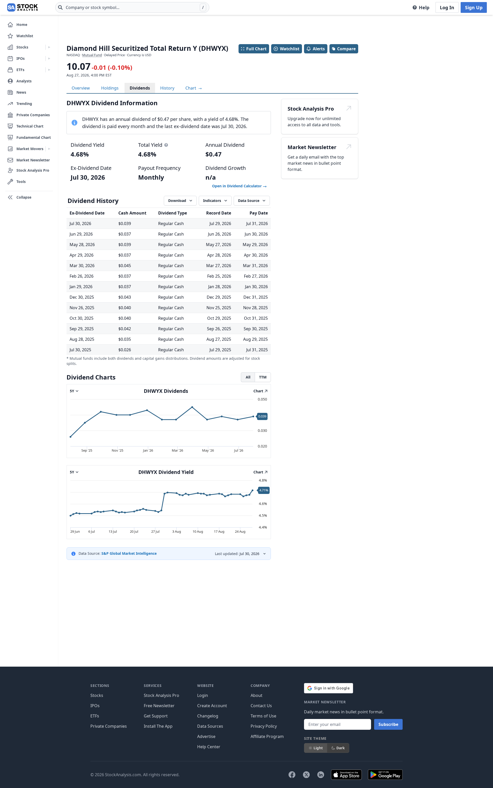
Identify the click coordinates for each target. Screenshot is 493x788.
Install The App (158, 726)
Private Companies (108, 726)
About (256, 695)
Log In (447, 7)
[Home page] (22, 7)
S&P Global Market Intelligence (129, 553)
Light (318, 747)
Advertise (206, 736)
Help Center (208, 747)
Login (202, 695)
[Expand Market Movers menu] (49, 148)
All (248, 377)
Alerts (319, 49)
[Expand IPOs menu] (49, 58)
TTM (263, 377)
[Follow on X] (306, 775)
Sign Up (473, 7)
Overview (81, 88)
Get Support (156, 716)
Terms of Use (263, 716)
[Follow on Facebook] (292, 775)
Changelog (207, 716)
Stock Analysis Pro (161, 695)
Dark (340, 747)
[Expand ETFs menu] (49, 69)
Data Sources (210, 726)
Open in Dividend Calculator (237, 185)
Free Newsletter (159, 705)
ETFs (94, 716)
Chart (191, 88)
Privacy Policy (264, 726)
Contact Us (261, 705)
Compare (346, 49)
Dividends (140, 88)
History (167, 88)
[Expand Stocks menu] (49, 47)
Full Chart (256, 49)
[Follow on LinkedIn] (321, 775)
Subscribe (388, 724)
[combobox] (132, 7)
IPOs (95, 705)
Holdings (110, 88)
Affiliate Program (267, 736)
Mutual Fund (92, 55)
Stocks (96, 695)
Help (424, 7)
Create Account (212, 705)
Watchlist (289, 49)
